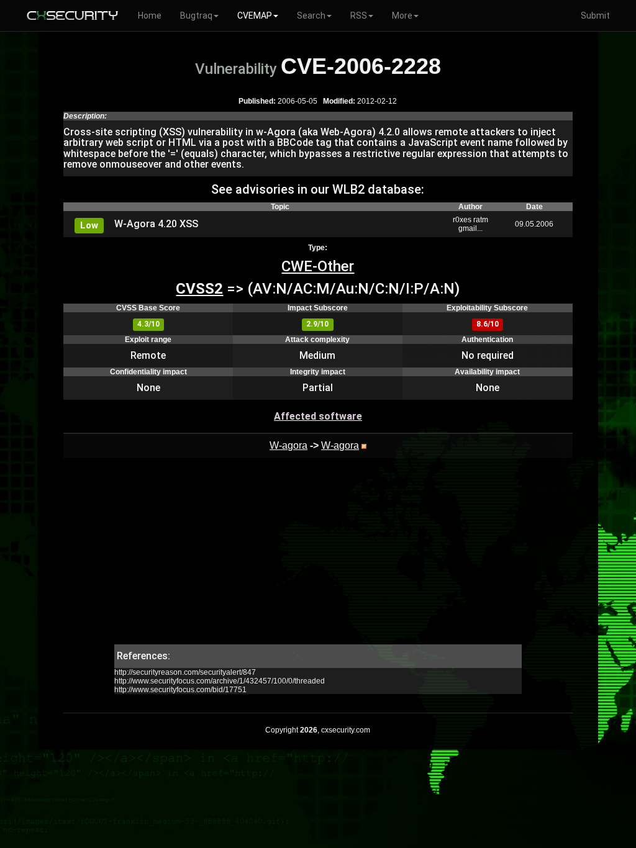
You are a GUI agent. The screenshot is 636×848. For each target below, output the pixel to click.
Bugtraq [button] (196, 15)
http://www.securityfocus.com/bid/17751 (180, 689)
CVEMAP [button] (254, 15)
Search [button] (311, 15)
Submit (595, 15)
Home (149, 15)
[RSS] (363, 445)
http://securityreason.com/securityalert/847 (185, 672)
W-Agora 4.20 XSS (156, 224)
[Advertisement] (318, 557)
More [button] (402, 15)
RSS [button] (358, 15)
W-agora (288, 445)
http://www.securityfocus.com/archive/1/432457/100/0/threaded (219, 681)
